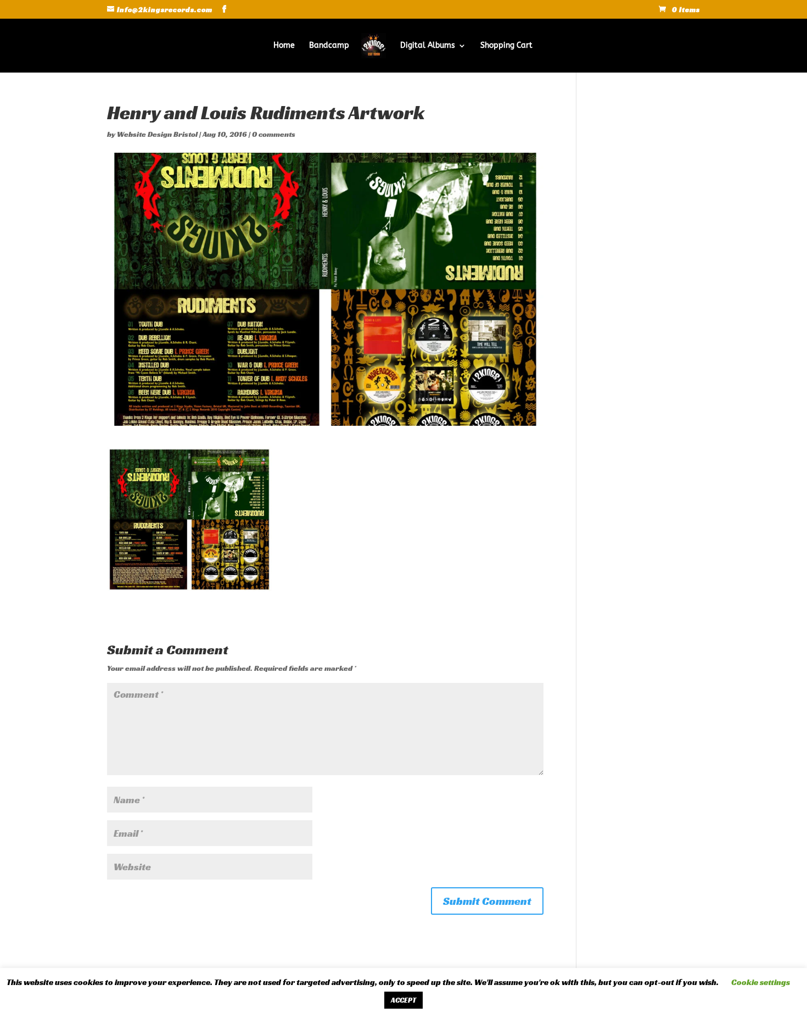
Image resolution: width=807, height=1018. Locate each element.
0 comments (273, 134)
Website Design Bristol (157, 134)
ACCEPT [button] (403, 1000)
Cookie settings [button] (760, 982)
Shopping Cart (506, 46)
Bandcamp (329, 46)
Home (284, 46)
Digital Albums (427, 46)
